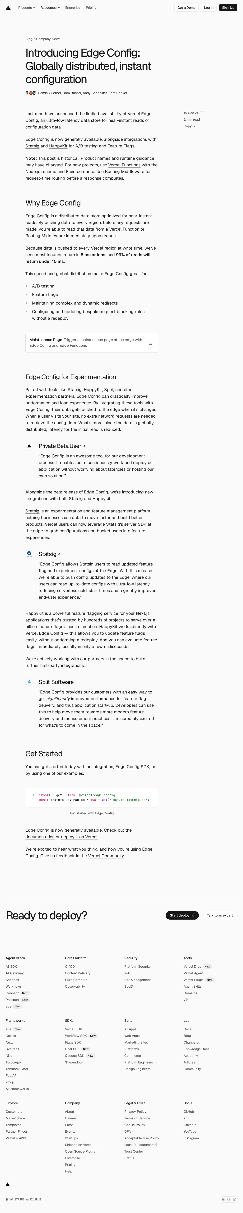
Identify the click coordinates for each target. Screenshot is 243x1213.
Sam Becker (117, 93)
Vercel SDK (73, 1029)
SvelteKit (12, 1049)
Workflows (14, 986)
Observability (75, 986)
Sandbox (12, 980)
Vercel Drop (197, 966)
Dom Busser (72, 93)
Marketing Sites (136, 1042)
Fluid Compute (76, 980)
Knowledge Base (197, 1049)
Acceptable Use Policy (141, 1138)
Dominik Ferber (49, 93)
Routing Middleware (124, 171)
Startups (71, 1138)
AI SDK (11, 966)
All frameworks (17, 1089)
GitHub (189, 1111)
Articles (189, 1062)
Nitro (9, 1055)
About (69, 1111)
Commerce (132, 1055)
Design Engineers (137, 1069)
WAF (127, 973)
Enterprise (72, 1158)
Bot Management (137, 980)
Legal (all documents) (140, 1145)
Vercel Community (106, 855)
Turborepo (13, 1062)
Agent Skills (192, 986)
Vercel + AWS (16, 1138)
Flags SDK (73, 1042)
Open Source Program (81, 1151)
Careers (71, 1118)
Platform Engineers (138, 1062)
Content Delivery (78, 973)
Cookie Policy (134, 1125)
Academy (191, 1055)
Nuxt (9, 1042)
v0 (185, 1000)
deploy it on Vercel (79, 836)
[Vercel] (8, 8)
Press (69, 1125)
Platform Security (137, 966)
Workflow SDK (80, 1036)
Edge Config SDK (132, 766)
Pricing (70, 1165)
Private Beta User (60, 446)
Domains (190, 993)
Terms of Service (137, 1118)
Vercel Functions (124, 165)
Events (70, 1131)
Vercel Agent (193, 973)
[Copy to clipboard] (150, 795)
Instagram (191, 1138)
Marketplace (15, 1118)
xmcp (10, 1082)
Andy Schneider (95, 93)
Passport (17, 1000)
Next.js (11, 1036)
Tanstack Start (17, 1069)
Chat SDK (77, 1049)
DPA (127, 1131)
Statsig (32, 146)
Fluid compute (80, 171)
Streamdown (74, 1062)
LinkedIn (190, 1125)
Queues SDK (79, 1055)
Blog (29, 39)
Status (129, 1158)
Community (192, 1069)
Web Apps (132, 1036)
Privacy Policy (135, 1111)
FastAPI (12, 1075)
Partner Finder (16, 1131)
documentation (40, 836)
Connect (17, 993)
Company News (48, 39)
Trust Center (133, 1151)
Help (68, 1171)
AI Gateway (15, 973)
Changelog (192, 1042)
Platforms (131, 1049)
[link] (186, 7)
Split (108, 389)
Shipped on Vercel (79, 1145)
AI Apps (130, 1029)
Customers (14, 1111)
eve (13, 1006)
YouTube (190, 1131)
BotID (128, 986)
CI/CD (70, 966)
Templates (13, 1125)
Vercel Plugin (198, 980)
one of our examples (63, 773)
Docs (188, 1029)
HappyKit (58, 146)
